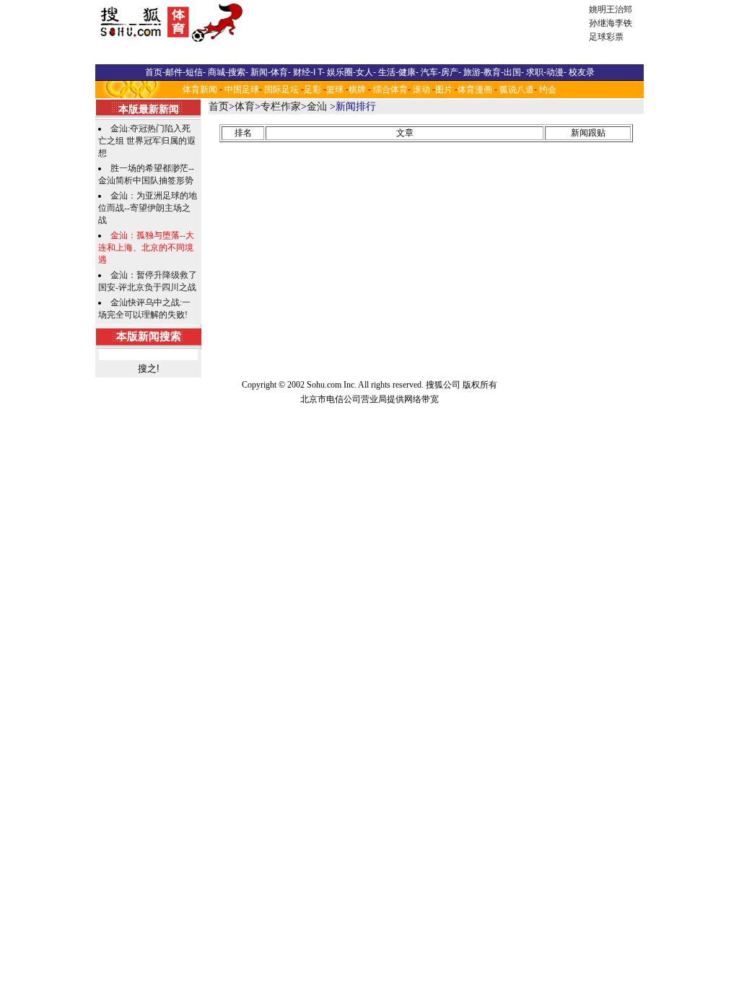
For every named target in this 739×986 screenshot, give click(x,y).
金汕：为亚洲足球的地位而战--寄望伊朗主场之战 (147, 208)
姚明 (597, 9)
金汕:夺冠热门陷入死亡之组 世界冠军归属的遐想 (147, 140)
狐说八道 (516, 89)
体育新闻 (200, 89)
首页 (219, 106)
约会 (547, 89)
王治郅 (619, 9)
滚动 (421, 89)
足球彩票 (606, 37)
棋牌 (357, 89)
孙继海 (602, 23)
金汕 (317, 106)
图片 (443, 89)
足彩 (312, 89)
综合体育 (390, 89)
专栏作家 (281, 106)
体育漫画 (475, 89)
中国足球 (241, 89)
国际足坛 (281, 89)
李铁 (623, 23)
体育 (245, 106)
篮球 (335, 89)
